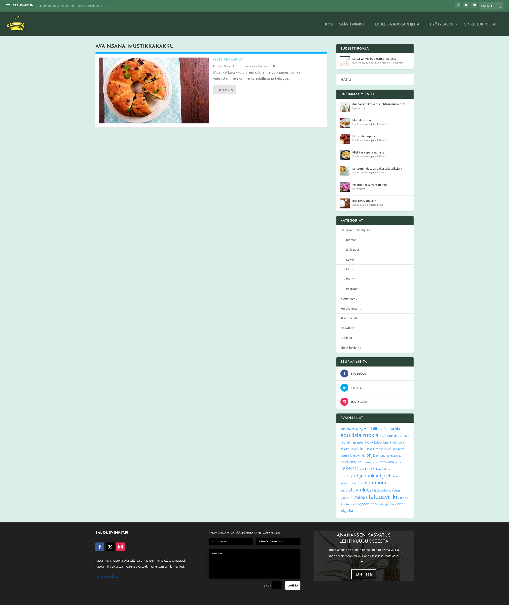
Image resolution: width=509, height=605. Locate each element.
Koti (329, 24)
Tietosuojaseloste (107, 576)
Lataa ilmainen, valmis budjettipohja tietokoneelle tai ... (72, 6)
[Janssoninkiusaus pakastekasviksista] (345, 171)
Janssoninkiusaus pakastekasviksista (377, 168)
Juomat (351, 240)
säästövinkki (379, 490)
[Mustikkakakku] (154, 90)
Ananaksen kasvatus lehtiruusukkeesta (378, 104)
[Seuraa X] (110, 546)
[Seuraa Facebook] (99, 546)
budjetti (361, 429)
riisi (361, 469)
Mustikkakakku (227, 59)
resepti (349, 468)
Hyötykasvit (442, 24)
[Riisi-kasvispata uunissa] (345, 155)
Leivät (350, 259)
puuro (399, 462)
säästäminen (373, 482)
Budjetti (369, 62)
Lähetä (293, 585)
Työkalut (346, 338)
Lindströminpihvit (364, 136)
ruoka (371, 468)
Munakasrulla (361, 120)
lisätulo (344, 455)
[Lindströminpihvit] (345, 139)
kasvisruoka (348, 449)
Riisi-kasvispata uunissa (368, 152)
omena (381, 455)
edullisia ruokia (359, 435)
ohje (370, 455)
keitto (361, 449)
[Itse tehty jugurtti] (345, 203)
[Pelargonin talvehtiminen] (345, 187)
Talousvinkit (397, 62)
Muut (380, 204)
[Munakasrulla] (345, 123)
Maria (227, 66)
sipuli (344, 483)
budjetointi (347, 429)
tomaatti (351, 504)
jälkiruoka (365, 442)
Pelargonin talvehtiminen (369, 185)
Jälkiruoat (263, 66)
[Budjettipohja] (345, 61)
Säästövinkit (351, 24)
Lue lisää (224, 89)
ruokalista (384, 469)
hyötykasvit (388, 435)
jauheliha (348, 442)
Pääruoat (382, 124)
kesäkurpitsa (374, 449)
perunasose (370, 462)
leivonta (398, 449)
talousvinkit (384, 497)
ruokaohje (352, 475)
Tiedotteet (347, 328)
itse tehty (403, 436)
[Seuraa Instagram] (120, 546)
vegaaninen (367, 503)
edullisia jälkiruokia (384, 428)
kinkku (388, 449)
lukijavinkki (357, 455)
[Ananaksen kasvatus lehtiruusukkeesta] (345, 107)
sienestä (396, 476)
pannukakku (394, 455)
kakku (378, 442)
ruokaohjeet (377, 476)
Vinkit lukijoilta (479, 24)
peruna (356, 461)
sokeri (353, 483)
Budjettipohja (382, 62)
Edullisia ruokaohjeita (397, 24)
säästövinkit (354, 489)
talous (361, 497)
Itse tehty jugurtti (364, 201)
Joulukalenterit (350, 308)
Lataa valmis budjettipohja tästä (374, 59)
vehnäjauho (386, 504)
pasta (344, 462)
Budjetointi (358, 62)
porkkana (386, 462)
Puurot (351, 279)
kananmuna (393, 442)
